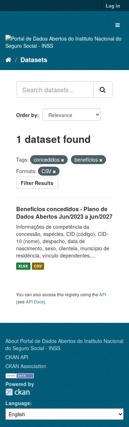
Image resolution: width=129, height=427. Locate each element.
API (102, 294)
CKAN (17, 392)
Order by (26, 115)
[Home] (8, 59)
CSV (38, 266)
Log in (113, 5)
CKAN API (16, 357)
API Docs (35, 301)
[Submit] (103, 89)
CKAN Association (25, 366)
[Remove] (62, 160)
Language (17, 403)
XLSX (23, 266)
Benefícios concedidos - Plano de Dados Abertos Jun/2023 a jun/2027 (64, 213)
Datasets (33, 59)
